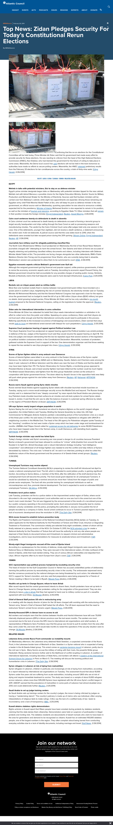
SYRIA (49, 178)
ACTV (34, 10)
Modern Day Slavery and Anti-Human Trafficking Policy (57, 807)
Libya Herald (87, 323)
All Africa (33, 488)
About (84, 10)
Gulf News (86, 723)
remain (101, 211)
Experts (74, 10)
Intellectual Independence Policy (64, 803)
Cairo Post (88, 275)
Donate (94, 10)
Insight (15, 10)
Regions (64, 10)
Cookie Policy (30, 803)
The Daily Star (66, 512)
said (55, 163)
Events (25, 10)
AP (17, 238)
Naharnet (81, 377)
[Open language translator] (100, 9)
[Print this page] (107, 23)
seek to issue (20, 323)
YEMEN (61, 178)
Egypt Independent (55, 213)
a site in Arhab (29, 592)
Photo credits (94, 807)
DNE (78, 259)
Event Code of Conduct (81, 807)
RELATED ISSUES (70, 178)
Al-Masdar (37, 594)
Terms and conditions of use (44, 803)
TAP (93, 536)
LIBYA (45, 178)
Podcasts (43, 10)
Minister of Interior (44, 208)
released (81, 166)
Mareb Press (54, 579)
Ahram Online (79, 235)
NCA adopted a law (78, 528)
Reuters (67, 213)
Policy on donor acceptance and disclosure (27, 807)
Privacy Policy (62, 776)
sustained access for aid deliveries (63, 426)
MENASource (7, 23)
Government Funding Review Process (86, 803)
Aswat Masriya (77, 213)
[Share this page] (107, 26)
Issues (54, 10)
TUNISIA (55, 178)
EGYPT (39, 178)
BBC (47, 701)
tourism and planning (40, 211)
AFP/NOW (90, 377)
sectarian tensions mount (70, 647)
